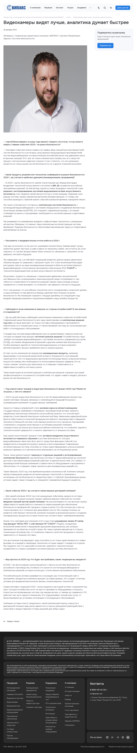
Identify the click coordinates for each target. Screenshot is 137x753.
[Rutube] (112, 737)
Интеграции (50, 714)
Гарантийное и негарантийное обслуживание (51, 720)
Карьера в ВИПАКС (72, 721)
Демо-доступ (122, 8)
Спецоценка (69, 725)
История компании (72, 691)
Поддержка (51, 683)
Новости (68, 695)
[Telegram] (117, 737)
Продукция (12, 683)
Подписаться (105, 45)
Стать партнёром (72, 710)
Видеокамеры (12, 702)
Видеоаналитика (13, 706)
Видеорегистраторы (15, 698)
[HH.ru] (128, 737)
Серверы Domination (15, 694)
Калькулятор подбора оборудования (51, 729)
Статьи (68, 699)
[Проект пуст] (110, 7)
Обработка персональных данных (121, 747)
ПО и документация (53, 703)
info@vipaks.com (96, 694)
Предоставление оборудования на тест (52, 697)
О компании (70, 683)
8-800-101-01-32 (98, 690)
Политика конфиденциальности (92, 747)
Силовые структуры (34, 707)
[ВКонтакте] (107, 737)
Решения (30, 683)
